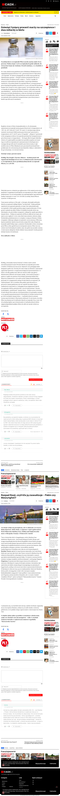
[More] (57, 33)
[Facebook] (46, 1)
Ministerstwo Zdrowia (15, 470)
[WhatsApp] (27, 336)
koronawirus (7, 470)
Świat (7, 24)
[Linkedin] (31, 336)
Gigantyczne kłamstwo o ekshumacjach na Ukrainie (53, 186)
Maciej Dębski (7, 33)
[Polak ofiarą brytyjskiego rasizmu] (46, 193)
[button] (55, 16)
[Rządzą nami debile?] (51, 159)
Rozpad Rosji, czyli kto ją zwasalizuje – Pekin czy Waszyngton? (11, 465)
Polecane (3, 24)
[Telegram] (41, 336)
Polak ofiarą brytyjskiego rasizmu (22, 12)
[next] (58, 12)
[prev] (55, 12)
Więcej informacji (40, 791)
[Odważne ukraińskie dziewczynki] (46, 179)
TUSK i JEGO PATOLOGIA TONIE (53, 173)
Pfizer (22, 470)
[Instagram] (48, 1)
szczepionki (26, 470)
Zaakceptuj (53, 791)
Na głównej (46, 165)
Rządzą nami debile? (49, 167)
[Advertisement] (22, 114)
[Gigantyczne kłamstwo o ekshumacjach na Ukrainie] (46, 185)
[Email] (34, 336)
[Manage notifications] (3, 793)
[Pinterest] (54, 33)
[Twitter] (51, 1)
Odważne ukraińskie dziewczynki (53, 179)
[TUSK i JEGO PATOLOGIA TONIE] (46, 173)
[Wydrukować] (38, 336)
